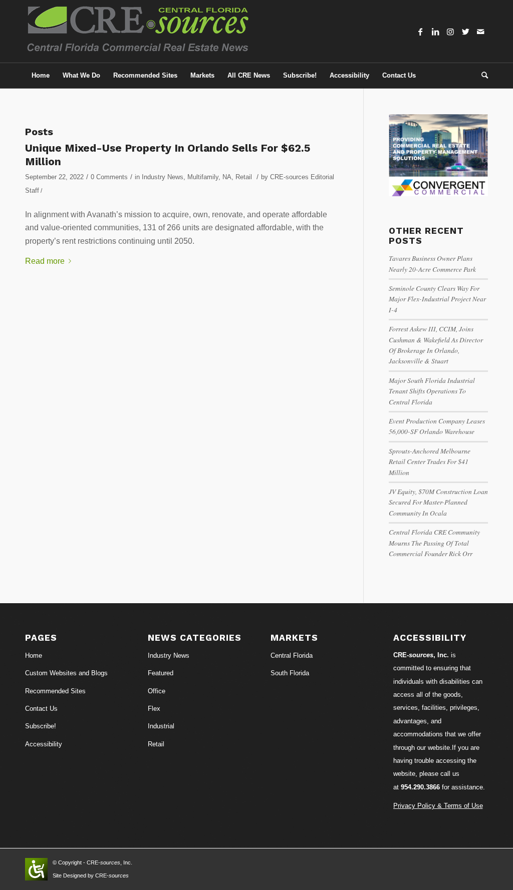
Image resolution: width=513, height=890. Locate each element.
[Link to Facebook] (420, 31)
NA (226, 177)
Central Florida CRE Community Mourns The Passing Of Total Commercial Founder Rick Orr (434, 542)
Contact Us (41, 708)
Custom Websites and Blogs (66, 673)
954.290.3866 (420, 787)
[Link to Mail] (480, 31)
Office (156, 691)
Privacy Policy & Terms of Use (438, 805)
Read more (45, 261)
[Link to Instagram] (450, 31)
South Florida (290, 673)
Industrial (161, 726)
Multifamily (202, 177)
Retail (243, 177)
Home (33, 655)
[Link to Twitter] (465, 31)
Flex (154, 708)
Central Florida (292, 655)
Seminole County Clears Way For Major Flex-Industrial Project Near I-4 (437, 298)
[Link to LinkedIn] (435, 31)
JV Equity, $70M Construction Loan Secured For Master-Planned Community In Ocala (438, 502)
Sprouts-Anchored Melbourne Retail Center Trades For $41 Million (429, 461)
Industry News (162, 177)
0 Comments (109, 177)
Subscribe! (40, 726)
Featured (160, 673)
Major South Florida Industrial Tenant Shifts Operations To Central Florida (432, 390)
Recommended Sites (55, 691)
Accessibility (43, 744)
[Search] (481, 75)
